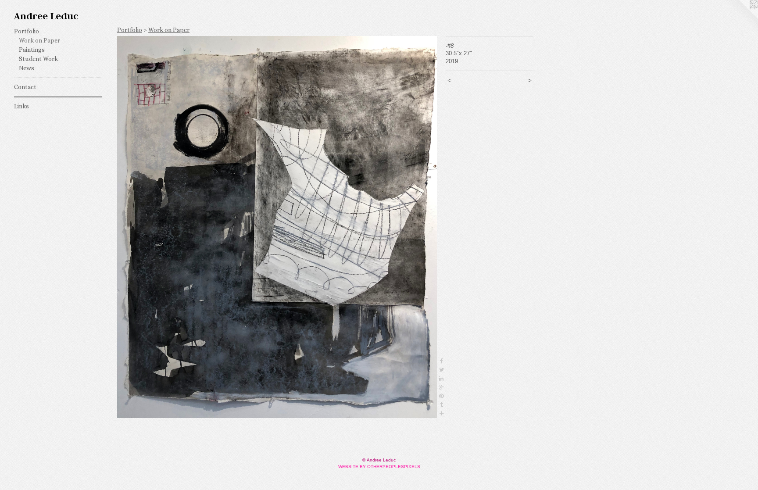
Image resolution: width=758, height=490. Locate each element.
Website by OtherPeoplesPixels (379, 466)
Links (21, 106)
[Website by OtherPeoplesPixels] (740, 17)
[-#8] (277, 227)
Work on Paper (39, 40)
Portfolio (26, 31)
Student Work (38, 58)
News (26, 68)
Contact (25, 86)
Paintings (32, 49)
